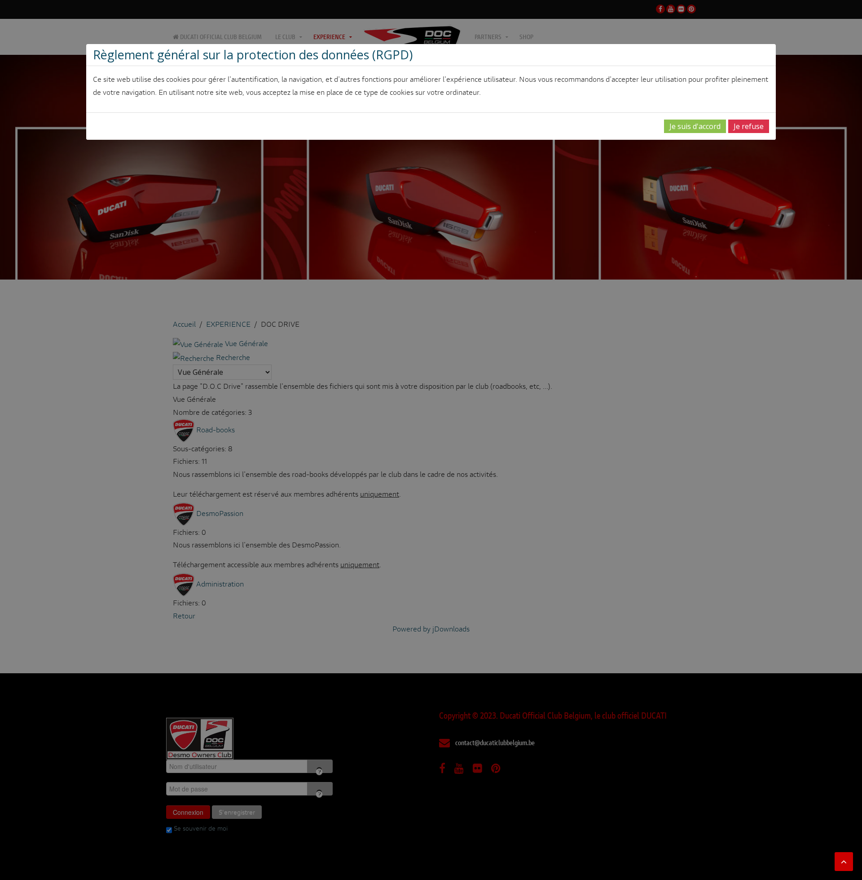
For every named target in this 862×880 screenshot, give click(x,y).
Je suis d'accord (695, 126)
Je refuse (749, 126)
